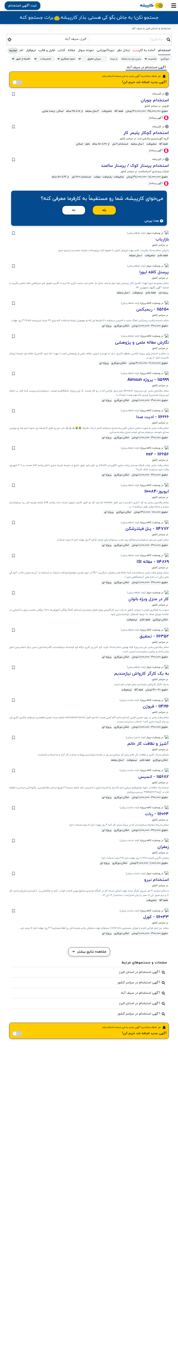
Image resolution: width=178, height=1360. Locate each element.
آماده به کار (144, 50)
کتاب (61, 50)
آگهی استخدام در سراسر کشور (138, 982)
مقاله (71, 50)
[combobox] (128, 39)
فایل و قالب (46, 50)
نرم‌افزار (31, 50)
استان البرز (152, 28)
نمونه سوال (86, 50)
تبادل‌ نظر (123, 50)
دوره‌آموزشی (105, 50)
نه (73, 210)
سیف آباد (137, 28)
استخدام (166, 28)
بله (104, 210)
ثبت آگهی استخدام (22, 5)
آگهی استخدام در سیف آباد (140, 993)
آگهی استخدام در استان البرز (139, 972)
